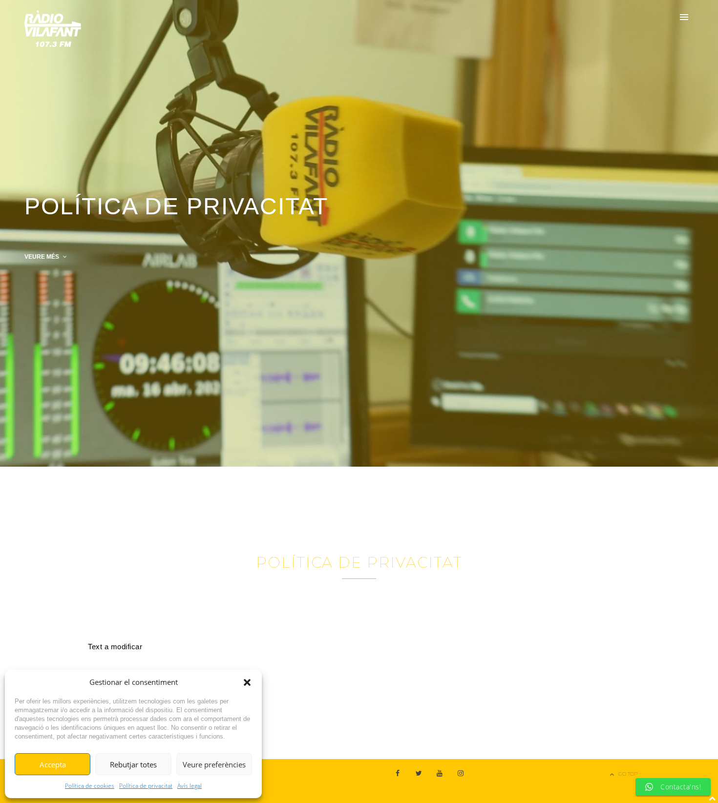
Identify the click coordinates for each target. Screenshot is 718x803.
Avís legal (189, 786)
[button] (247, 682)
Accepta (53, 764)
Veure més (42, 256)
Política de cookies (89, 786)
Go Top (627, 774)
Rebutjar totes (133, 764)
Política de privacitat (145, 786)
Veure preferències (214, 764)
